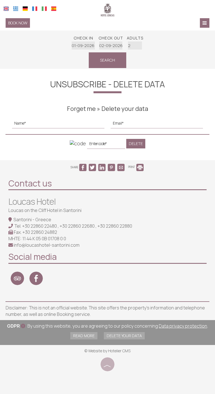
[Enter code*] (106, 145)
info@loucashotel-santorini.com (47, 245)
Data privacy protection (183, 326)
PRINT (131, 167)
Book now (17, 22)
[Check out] (111, 45)
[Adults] (135, 45)
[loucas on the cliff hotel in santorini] (107, 9)
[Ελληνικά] (16, 8)
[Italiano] (44, 8)
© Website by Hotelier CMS (107, 350)
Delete (136, 143)
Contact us (30, 183)
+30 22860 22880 (114, 226)
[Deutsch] (25, 8)
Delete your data (124, 335)
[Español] (54, 8)
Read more (84, 335)
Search (107, 60)
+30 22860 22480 (40, 226)
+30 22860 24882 (39, 232)
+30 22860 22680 (77, 226)
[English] (6, 8)
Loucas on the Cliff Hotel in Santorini (44, 210)
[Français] (35, 8)
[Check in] (83, 45)
